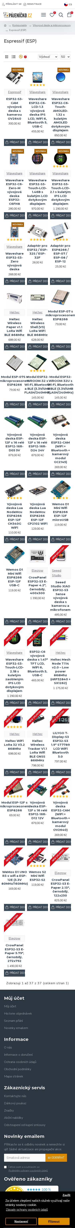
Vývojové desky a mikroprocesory (52, 25)
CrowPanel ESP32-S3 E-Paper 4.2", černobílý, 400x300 (37, 585)
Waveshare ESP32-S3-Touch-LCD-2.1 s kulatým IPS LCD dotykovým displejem (60, 192)
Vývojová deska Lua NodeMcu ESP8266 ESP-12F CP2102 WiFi (37, 514)
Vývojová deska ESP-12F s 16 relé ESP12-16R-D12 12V (37, 810)
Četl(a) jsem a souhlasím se (28, 1168)
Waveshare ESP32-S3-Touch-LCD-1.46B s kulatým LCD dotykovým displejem (37, 192)
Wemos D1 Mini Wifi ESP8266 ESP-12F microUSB (60, 512)
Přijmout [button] (54, 1221)
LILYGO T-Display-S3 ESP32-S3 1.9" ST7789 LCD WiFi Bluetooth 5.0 (60, 744)
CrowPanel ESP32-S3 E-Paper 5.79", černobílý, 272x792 (14, 953)
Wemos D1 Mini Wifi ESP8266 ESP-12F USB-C (14, 577)
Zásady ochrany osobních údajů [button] (27, 1209)
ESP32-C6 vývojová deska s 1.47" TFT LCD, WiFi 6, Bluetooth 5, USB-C (37, 663)
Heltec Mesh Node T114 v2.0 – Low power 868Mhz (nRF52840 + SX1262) (60, 671)
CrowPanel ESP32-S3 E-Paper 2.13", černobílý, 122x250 (60, 887)
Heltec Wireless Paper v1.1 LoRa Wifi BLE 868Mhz (14, 327)
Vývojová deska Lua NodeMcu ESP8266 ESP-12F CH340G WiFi (14, 515)
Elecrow (37, 570)
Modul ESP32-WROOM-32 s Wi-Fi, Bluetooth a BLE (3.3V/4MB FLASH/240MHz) (37, 384)
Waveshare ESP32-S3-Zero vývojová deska (14, 261)
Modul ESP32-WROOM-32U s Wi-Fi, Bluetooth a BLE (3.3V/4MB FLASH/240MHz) (60, 384)
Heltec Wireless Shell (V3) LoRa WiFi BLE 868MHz (37, 327)
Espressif (14, 92)
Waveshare (37, 92)
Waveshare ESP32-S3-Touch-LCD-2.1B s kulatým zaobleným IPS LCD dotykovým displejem (14, 675)
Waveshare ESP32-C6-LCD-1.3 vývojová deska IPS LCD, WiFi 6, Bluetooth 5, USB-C (37, 112)
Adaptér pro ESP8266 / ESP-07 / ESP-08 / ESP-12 (60, 253)
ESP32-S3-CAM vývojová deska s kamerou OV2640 (14, 108)
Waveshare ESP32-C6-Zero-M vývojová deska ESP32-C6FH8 (14, 192)
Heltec (14, 312)
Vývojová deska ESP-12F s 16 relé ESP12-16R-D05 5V (14, 442)
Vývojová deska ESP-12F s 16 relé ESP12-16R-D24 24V (37, 442)
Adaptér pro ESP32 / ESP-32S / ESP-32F (37, 251)
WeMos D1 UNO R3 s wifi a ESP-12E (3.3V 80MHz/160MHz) (14, 878)
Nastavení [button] (21, 1221)
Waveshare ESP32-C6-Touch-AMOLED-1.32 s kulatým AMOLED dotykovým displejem (60, 114)
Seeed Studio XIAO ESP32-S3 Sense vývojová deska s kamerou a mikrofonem (60, 596)
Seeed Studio (56, 573)
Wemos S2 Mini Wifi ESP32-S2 (37, 876)
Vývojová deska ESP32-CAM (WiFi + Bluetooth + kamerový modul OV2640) (60, 816)
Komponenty (19, 25)
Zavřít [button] (66, 1195)
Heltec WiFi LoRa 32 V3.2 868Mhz (14, 745)
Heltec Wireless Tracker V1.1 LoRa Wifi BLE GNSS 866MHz (37, 750)
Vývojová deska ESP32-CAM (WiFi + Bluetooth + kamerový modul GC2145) (60, 448)
